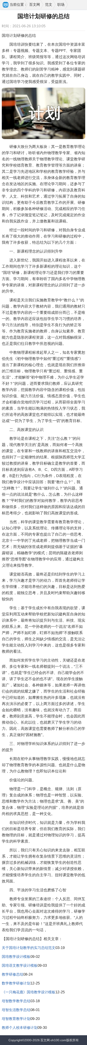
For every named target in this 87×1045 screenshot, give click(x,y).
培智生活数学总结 (16, 1010)
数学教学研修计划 (16, 983)
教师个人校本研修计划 (19, 1027)
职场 (60, 4)
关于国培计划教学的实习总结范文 (28, 948)
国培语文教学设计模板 (19, 965)
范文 (48, 4)
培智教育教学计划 (16, 1019)
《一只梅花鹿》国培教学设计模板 (28, 992)
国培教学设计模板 (16, 957)
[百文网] (6, 5)
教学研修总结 (12, 974)
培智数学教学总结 (16, 1001)
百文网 (34, 4)
